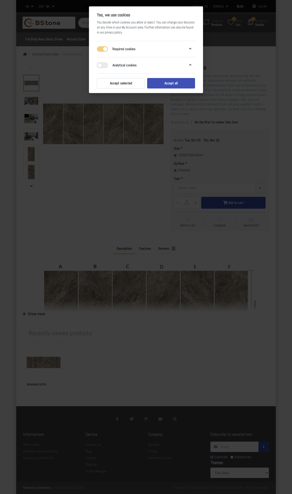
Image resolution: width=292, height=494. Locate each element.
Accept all (171, 83)
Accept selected (121, 83)
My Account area (132, 27)
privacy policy (113, 32)
